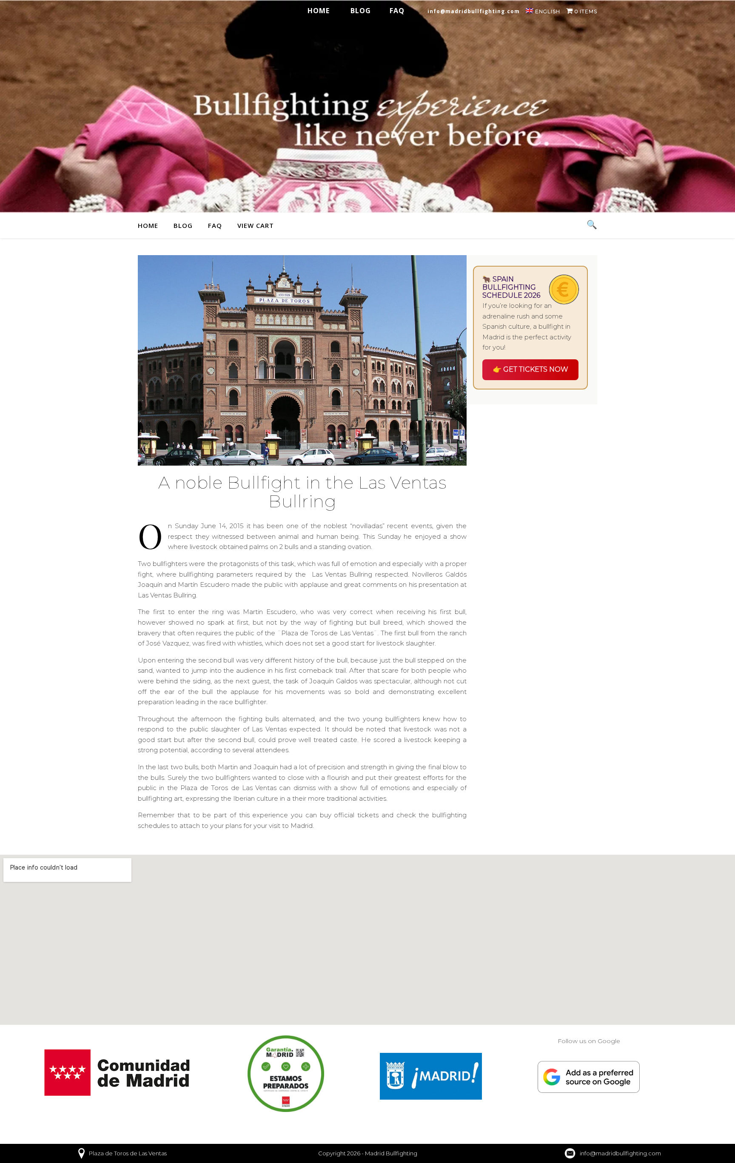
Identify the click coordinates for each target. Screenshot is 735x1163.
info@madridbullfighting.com (473, 11)
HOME (319, 10)
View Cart (255, 225)
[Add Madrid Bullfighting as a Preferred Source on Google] (589, 1077)
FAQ (397, 10)
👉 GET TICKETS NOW (530, 369)
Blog (360, 10)
